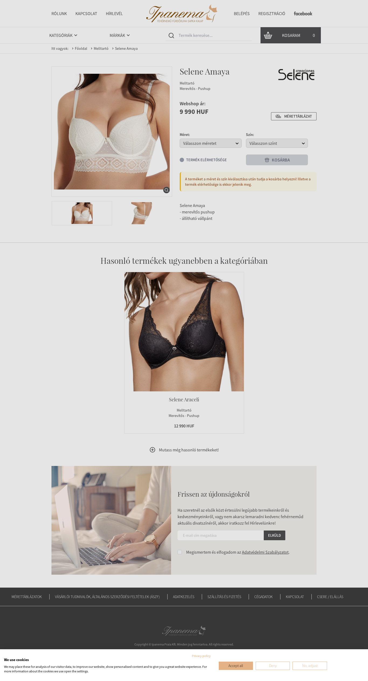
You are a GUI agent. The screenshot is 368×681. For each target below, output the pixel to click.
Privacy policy (201, 656)
